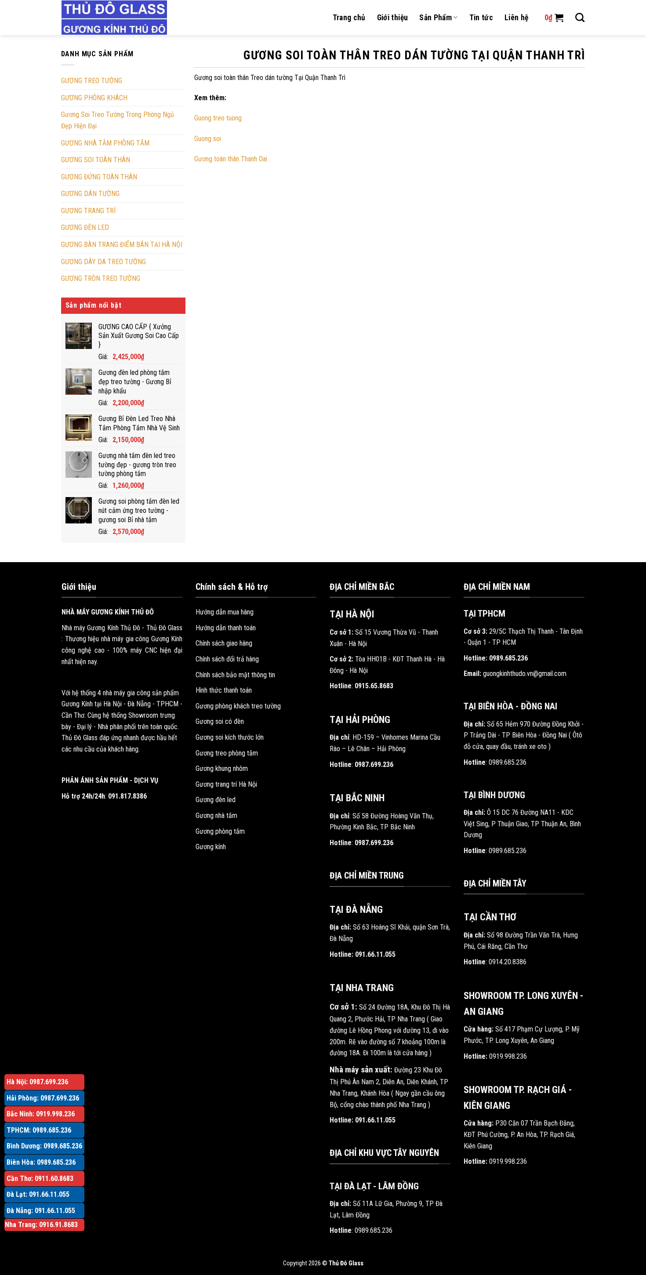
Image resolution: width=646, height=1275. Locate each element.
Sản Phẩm (435, 17)
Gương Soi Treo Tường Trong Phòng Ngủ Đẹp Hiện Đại (117, 120)
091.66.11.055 (375, 954)
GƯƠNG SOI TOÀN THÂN (95, 160)
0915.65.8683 (374, 686)
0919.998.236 (508, 1056)
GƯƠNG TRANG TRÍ (88, 211)
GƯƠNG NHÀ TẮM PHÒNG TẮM (105, 143)
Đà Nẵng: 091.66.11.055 (41, 1210)
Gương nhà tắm (216, 815)
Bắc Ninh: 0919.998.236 (41, 1114)
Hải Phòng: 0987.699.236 (43, 1098)
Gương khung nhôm (222, 768)
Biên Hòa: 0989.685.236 (41, 1162)
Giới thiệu (392, 17)
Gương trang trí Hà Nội (226, 784)
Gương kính (211, 847)
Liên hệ (516, 17)
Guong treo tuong (218, 118)
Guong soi (207, 138)
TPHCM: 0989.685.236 (39, 1130)
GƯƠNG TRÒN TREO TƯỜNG (100, 278)
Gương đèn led (216, 800)
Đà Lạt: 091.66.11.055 (38, 1194)
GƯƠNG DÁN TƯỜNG (90, 193)
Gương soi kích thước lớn (230, 737)
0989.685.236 (373, 1230)
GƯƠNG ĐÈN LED (85, 227)
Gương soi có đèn (220, 721)
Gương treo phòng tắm (227, 753)
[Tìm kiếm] (579, 17)
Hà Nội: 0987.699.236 (37, 1082)
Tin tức (481, 17)
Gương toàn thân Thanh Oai (230, 159)
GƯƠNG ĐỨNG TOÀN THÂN (99, 177)
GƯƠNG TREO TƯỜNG (91, 80)
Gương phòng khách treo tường (238, 706)
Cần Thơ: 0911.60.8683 (40, 1178)
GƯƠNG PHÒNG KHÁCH (94, 98)
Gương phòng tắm (220, 831)
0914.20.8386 (507, 962)
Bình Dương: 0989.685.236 (44, 1146)
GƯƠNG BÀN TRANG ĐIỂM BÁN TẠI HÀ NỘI (121, 244)
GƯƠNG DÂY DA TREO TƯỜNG (103, 262)
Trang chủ (349, 17)
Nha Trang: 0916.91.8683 (41, 1225)
